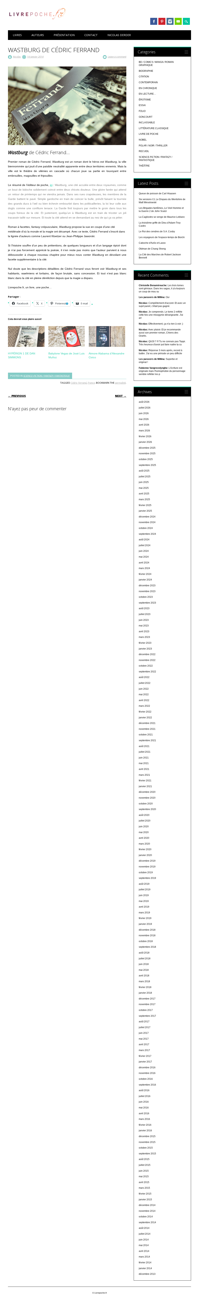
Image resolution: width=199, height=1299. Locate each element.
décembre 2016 (147, 1067)
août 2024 (144, 539)
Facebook (153, 21)
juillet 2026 (144, 407)
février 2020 (145, 849)
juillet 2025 (144, 476)
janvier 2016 (145, 1130)
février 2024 (145, 574)
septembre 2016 (147, 1084)
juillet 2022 (144, 683)
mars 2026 (144, 430)
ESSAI (142, 105)
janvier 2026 (145, 442)
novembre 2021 (147, 729)
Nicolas (17, 56)
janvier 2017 (145, 1061)
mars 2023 (144, 637)
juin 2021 (144, 757)
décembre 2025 (147, 448)
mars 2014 (144, 1256)
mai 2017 (144, 1038)
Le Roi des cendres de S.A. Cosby (157, 231)
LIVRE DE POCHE (148, 134)
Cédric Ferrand (78, 382)
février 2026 (145, 436)
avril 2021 (144, 769)
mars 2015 (144, 1188)
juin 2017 (144, 1033)
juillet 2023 (144, 614)
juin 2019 (144, 895)
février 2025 (145, 505)
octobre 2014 (146, 1216)
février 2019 (145, 918)
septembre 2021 (147, 740)
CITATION (144, 76)
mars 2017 (144, 1050)
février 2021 (145, 780)
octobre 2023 (146, 597)
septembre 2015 (147, 1153)
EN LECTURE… (147, 93)
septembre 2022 (147, 671)
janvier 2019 (145, 924)
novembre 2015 (147, 1142)
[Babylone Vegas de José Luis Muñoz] (66, 336)
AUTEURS (37, 35)
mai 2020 (144, 832)
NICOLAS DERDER (119, 35)
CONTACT (91, 35)
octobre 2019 (146, 872)
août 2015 (144, 1159)
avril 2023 (144, 631)
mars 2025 (144, 499)
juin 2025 (144, 482)
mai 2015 (144, 1176)
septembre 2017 (147, 1016)
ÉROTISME (145, 99)
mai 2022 (144, 694)
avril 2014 (144, 1251)
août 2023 (144, 608)
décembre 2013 (147, 1274)
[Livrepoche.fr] (37, 23)
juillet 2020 (144, 820)
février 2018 (145, 987)
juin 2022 (144, 689)
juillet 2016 (144, 1096)
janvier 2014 (145, 1268)
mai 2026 (144, 419)
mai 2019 (144, 901)
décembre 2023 (147, 585)
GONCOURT (145, 117)
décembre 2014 (147, 1205)
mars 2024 (144, 568)
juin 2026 (144, 413)
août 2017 (144, 1021)
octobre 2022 (146, 665)
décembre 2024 (147, 516)
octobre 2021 (146, 734)
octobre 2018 (146, 941)
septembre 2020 (147, 809)
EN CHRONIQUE (148, 88)
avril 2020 (144, 838)
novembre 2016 (147, 1073)
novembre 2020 (147, 797)
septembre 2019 (147, 878)
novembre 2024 (147, 522)
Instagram (170, 21)
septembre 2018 (147, 947)
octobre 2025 (146, 459)
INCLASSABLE (147, 122)
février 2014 (145, 1262)
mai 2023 (144, 625)
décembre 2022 (147, 654)
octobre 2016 (146, 1079)
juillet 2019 (144, 889)
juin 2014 (144, 1239)
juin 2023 (144, 620)
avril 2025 (144, 493)
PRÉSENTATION (64, 35)
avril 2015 (144, 1182)
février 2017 (145, 1056)
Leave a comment (117, 56)
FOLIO (142, 111)
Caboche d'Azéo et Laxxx (152, 243)
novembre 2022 (147, 660)
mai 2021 (144, 763)
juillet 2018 (144, 958)
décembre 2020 (147, 792)
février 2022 (145, 711)
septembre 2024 (147, 534)
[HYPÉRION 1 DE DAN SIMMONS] (26, 336)
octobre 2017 (146, 1010)
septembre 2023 (147, 602)
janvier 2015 (145, 1199)
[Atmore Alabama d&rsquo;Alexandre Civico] (107, 336)
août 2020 (144, 815)
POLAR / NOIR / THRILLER (153, 145)
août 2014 (144, 1228)
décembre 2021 (147, 723)
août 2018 (144, 952)
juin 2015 (144, 1170)
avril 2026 (144, 424)
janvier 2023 (145, 648)
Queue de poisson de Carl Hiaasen (157, 193)
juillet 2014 (144, 1233)
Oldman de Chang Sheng (152, 248)
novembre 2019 (147, 866)
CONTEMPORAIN (148, 82)
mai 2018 (144, 970)
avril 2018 (144, 975)
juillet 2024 (144, 545)
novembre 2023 (147, 591)
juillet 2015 (144, 1165)
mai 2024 (144, 556)
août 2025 (144, 470)
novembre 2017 (147, 1004)
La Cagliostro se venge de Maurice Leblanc (162, 217)
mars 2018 (144, 981)
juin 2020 (144, 826)
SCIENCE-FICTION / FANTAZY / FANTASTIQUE (46, 375)
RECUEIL (144, 151)
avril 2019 (144, 906)
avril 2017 (144, 1044)
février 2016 (145, 1125)
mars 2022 (144, 706)
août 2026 (144, 402)
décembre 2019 (147, 860)
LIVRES (17, 35)
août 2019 (144, 884)
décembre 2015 (147, 1136)
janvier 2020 (145, 855)
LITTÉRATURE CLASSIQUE (153, 128)
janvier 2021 (145, 786)
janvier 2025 (145, 511)
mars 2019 (144, 912)
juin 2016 (144, 1101)
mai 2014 (144, 1245)
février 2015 (145, 1193)
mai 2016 (144, 1107)
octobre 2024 (146, 528)
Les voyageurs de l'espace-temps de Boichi (162, 237)
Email (178, 21)
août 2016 (144, 1090)
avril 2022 (144, 700)
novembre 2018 (147, 935)
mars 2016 (144, 1119)
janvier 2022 (145, 717)
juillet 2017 (144, 1027)
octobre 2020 (146, 803)
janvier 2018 (145, 993)
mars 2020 (144, 843)
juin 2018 (144, 964)
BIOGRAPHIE (146, 71)
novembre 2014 (147, 1211)
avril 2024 (144, 562)
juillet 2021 (144, 752)
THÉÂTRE (144, 165)
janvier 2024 (145, 579)
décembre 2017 (147, 998)
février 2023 (145, 643)
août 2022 (144, 677)
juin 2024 (144, 551)
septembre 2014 (147, 1222)
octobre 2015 (146, 1147)
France (91, 382)
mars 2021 (144, 775)
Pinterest (161, 21)
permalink (120, 382)
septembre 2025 (147, 465)
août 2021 (144, 746)
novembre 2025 (147, 453)
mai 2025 (144, 488)
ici (51, 185)
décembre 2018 (147, 929)
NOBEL (143, 139)
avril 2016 (144, 1113)
